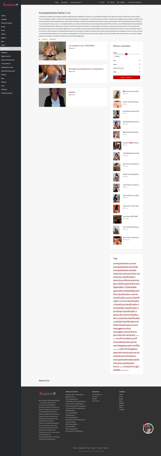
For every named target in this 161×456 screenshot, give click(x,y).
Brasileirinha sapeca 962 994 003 (133, 111)
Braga (121, 398)
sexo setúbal (124, 363)
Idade (114, 72)
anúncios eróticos (121, 280)
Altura (115, 64)
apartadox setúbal (121, 290)
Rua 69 (94, 398)
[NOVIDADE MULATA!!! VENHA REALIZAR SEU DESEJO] (116, 124)
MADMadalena (70, 410)
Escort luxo (95, 401)
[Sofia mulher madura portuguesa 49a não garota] (117, 240)
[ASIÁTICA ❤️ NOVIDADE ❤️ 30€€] (117, 145)
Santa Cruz (72, 48)
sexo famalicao (128, 356)
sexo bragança (120, 345)
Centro (126, 93)
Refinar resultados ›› (126, 77)
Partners (99, 448)
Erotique (68, 431)
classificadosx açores (122, 297)
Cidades (122, 2)
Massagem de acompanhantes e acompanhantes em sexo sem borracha (94, 69)
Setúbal (126, 229)
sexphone (121, 366)
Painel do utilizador (135, 2)
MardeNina (69, 420)
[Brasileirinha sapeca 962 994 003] (116, 114)
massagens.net (120, 331)
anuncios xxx (133, 273)
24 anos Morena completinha (132, 195)
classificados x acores (127, 294)
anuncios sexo (120, 273)
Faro (126, 113)
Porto (126, 104)
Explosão (68, 394)
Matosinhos (127, 239)
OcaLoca (68, 404)
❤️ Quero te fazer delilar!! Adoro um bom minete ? (139, 91)
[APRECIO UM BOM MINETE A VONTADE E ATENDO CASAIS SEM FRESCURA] (116, 177)
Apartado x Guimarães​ (125, 287)
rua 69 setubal (123, 338)
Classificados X (97, 394)
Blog (87, 448)
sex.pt (122, 341)
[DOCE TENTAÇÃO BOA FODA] (117, 104)
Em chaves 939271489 (130, 216)
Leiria (121, 401)
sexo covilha (134, 345)
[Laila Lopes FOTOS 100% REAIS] (116, 209)
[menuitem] (102, 2)
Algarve (121, 405)
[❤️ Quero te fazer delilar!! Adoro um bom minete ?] (116, 94)
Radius (115, 52)
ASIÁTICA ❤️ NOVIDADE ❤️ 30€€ (134, 143)
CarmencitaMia (70, 426)
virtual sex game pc (124, 370)
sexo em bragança (128, 348)
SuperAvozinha (70, 397)
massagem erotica (122, 328)
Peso (114, 60)
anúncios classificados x (124, 277)
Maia (126, 187)
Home (103, 2)
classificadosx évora (128, 325)
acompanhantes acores (124, 263)
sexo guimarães (120, 359)
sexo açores (131, 342)
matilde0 (72, 92)
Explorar (112, 2)
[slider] (126, 54)
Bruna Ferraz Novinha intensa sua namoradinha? (138, 164)
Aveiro (121, 407)
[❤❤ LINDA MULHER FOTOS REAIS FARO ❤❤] (116, 135)
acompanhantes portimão (125, 267)
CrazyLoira (69, 408)
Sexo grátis (64, 2)
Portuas (94, 396)
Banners (106, 448)
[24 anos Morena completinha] (116, 198)
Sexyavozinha (70, 406)
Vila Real (127, 218)
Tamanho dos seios (118, 68)
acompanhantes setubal (124, 270)
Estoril (126, 176)
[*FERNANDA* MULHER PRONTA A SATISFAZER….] (116, 156)
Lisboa (126, 124)
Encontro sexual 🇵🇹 (75, 2)
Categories (81, 448)
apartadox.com (132, 283)
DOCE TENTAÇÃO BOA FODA (133, 102)
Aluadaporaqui (70, 415)
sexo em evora (120, 352)
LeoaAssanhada (71, 422)
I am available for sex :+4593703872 (82, 46)
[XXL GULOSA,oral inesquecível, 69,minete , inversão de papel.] (116, 230)
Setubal (121, 403)
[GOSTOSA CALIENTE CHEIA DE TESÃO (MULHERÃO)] (116, 188)
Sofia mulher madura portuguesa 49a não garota (138, 237)
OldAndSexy (69, 401)
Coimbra (122, 409)
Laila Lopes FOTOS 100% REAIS (133, 206)
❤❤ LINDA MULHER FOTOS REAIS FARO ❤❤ (138, 132)
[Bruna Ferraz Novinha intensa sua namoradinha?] (116, 167)
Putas (56, 2)
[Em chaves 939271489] (117, 219)
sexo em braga (116, 349)
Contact (93, 448)
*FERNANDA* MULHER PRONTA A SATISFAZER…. (140, 153)
